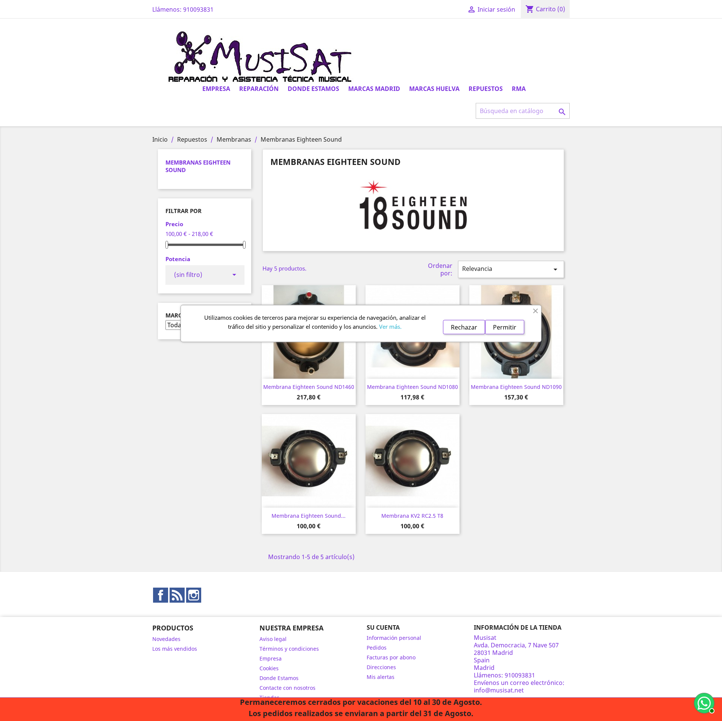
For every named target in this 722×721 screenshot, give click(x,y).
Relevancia (511, 269)
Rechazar (464, 327)
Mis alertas (380, 676)
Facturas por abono (391, 657)
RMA (519, 89)
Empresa (216, 89)
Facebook (160, 595)
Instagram (193, 595)
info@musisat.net (499, 690)
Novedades (166, 638)
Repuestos (486, 89)
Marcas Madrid (374, 89)
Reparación (259, 89)
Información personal (394, 637)
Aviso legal (273, 638)
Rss (177, 595)
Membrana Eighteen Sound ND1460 (308, 386)
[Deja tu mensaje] (703, 702)
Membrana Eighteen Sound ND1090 (516, 386)
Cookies (269, 668)
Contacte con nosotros (287, 687)
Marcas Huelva (434, 89)
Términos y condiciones (289, 648)
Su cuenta (383, 627)
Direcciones (381, 667)
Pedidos (377, 647)
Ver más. (390, 326)
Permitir (504, 327)
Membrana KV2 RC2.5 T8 (412, 515)
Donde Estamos (313, 89)
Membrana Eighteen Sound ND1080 (412, 386)
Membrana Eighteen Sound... (309, 515)
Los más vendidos (174, 648)
